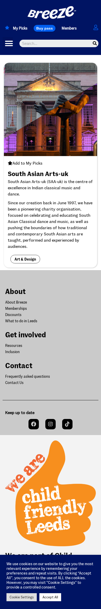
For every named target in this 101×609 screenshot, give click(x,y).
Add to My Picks (27, 162)
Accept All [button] (50, 597)
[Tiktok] (67, 424)
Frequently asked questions (27, 376)
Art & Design (25, 259)
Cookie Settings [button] (22, 597)
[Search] (94, 43)
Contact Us (14, 382)
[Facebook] (33, 424)
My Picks (20, 28)
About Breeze (16, 302)
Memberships (16, 308)
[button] (44, 28)
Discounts (13, 314)
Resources (13, 345)
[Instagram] (50, 424)
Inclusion (12, 351)
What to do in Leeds (21, 321)
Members (69, 28)
